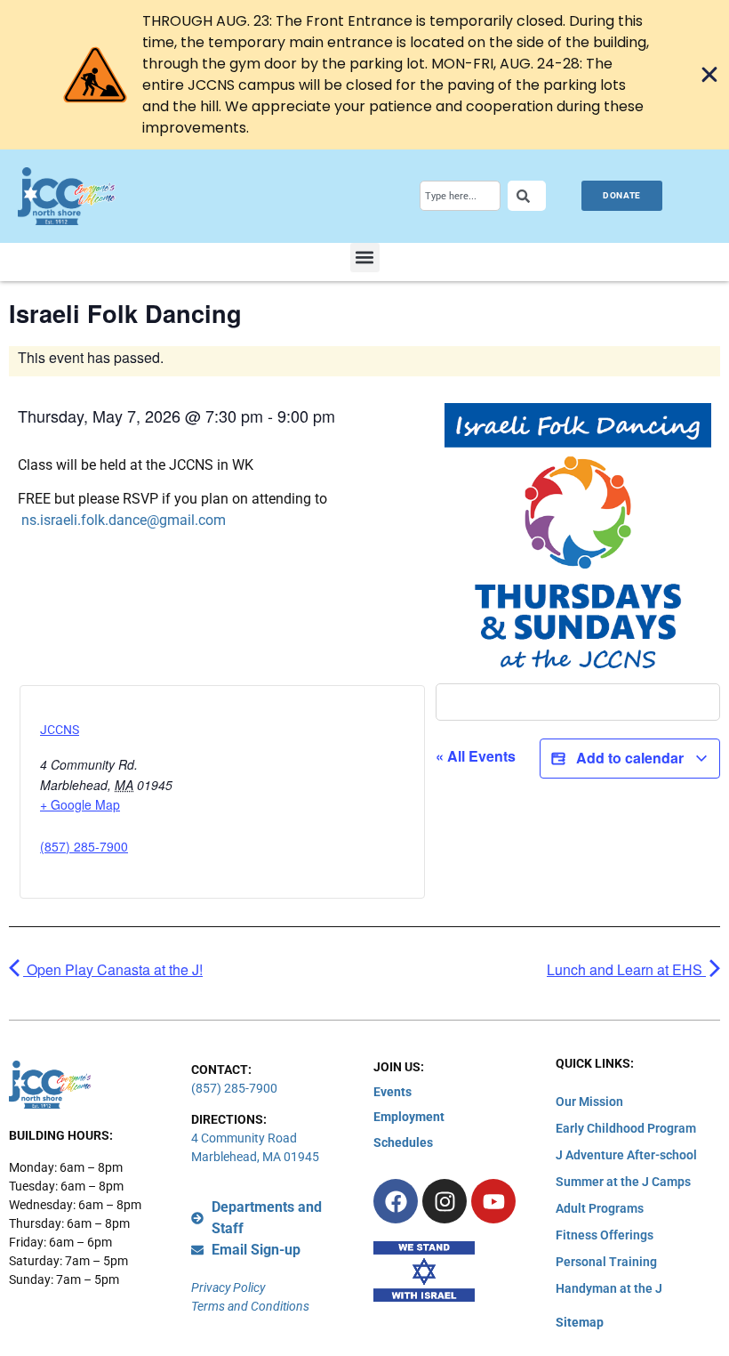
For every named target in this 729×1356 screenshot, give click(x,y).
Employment (409, 1117)
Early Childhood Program (626, 1128)
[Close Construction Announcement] (709, 74)
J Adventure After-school (626, 1155)
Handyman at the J (609, 1288)
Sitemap (580, 1322)
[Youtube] (493, 1201)
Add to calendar (630, 757)
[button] (365, 257)
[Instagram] (444, 1201)
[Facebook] (395, 1201)
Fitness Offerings (604, 1235)
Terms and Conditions (250, 1306)
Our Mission (589, 1101)
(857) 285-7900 (84, 846)
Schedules (403, 1142)
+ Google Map (80, 804)
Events (392, 1092)
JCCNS (59, 729)
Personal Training (606, 1262)
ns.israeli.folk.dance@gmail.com (123, 520)
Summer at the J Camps (623, 1181)
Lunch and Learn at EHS (626, 969)
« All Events (476, 756)
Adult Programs (600, 1208)
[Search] (527, 196)
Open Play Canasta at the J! (113, 969)
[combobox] (460, 196)
